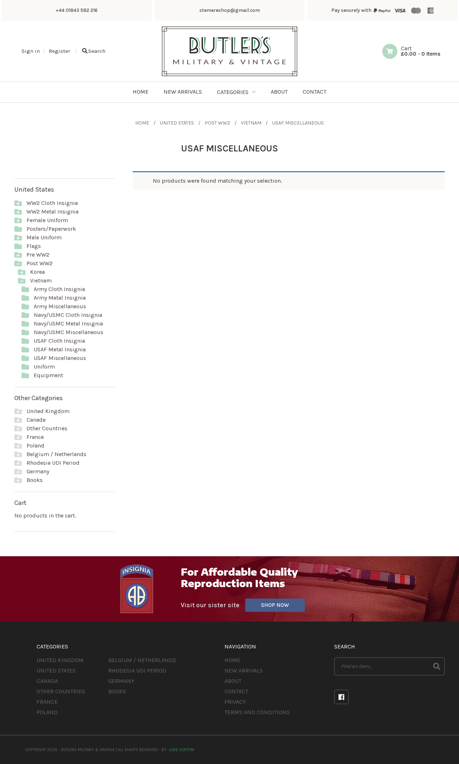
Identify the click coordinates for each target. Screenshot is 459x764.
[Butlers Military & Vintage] (230, 75)
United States (177, 123)
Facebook (341, 697)
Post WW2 (217, 123)
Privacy (235, 701)
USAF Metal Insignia (60, 349)
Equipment (48, 375)
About (232, 681)
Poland (35, 445)
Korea (37, 271)
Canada (36, 419)
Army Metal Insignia (60, 297)
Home (142, 123)
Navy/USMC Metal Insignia (68, 323)
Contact (236, 691)
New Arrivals (243, 670)
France (35, 436)
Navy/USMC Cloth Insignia (68, 314)
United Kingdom (48, 411)
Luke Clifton (181, 749)
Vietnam (251, 123)
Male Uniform (44, 237)
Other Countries (47, 428)
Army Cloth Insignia (59, 289)
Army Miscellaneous (60, 306)
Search (96, 51)
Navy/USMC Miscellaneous (68, 332)
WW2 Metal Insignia (53, 211)
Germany (38, 471)
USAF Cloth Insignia (59, 340)
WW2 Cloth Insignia (52, 203)
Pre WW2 (38, 254)
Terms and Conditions (257, 712)
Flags (34, 246)
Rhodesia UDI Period (53, 462)
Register (59, 51)
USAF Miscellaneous (60, 358)
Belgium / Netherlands (56, 454)
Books (35, 480)
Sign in (31, 51)
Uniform (44, 366)
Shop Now (275, 605)
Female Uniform (47, 220)
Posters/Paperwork (51, 228)
